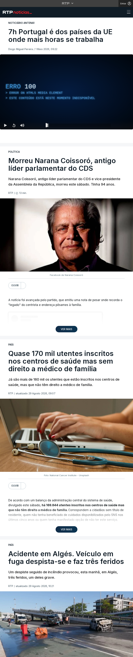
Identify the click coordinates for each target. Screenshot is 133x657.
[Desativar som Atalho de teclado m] (22, 653)
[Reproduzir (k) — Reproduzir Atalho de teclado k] (5, 653)
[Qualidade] (119, 653)
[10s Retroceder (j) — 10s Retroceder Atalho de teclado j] (14, 653)
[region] (66, 328)
